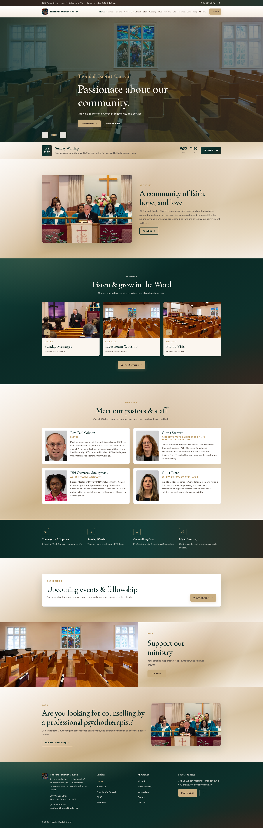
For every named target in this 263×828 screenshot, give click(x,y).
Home (102, 11)
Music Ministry (164, 11)
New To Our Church (132, 11)
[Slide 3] (57, 135)
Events (119, 11)
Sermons (110, 11)
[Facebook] (219, 3)
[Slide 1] (52, 135)
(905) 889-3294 (208, 3)
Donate (142, 802)
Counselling (143, 791)
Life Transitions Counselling (185, 11)
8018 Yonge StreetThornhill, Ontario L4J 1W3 (63, 797)
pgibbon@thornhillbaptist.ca (64, 807)
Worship (153, 11)
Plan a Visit (187, 792)
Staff (145, 11)
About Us (203, 11)
